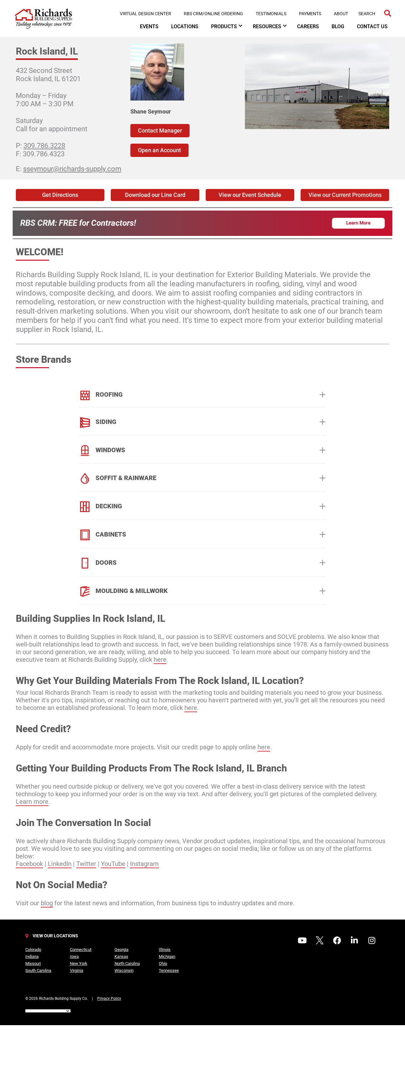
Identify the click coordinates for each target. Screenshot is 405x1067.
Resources (267, 26)
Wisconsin (124, 970)
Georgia (121, 949)
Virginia (76, 970)
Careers (308, 26)
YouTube (113, 864)
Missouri (33, 963)
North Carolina (127, 963)
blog (47, 903)
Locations (184, 26)
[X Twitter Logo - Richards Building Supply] (319, 940)
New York (78, 963)
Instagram (144, 864)
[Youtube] (302, 940)
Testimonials (271, 13)
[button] (345, 195)
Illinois (165, 949)
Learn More (358, 223)
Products (224, 26)
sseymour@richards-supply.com (72, 169)
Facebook (29, 864)
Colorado (33, 949)
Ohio (163, 963)
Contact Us (372, 26)
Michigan (167, 956)
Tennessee (169, 970)
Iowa (74, 956)
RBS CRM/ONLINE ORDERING (213, 13)
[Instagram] (372, 940)
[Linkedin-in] (354, 940)
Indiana (32, 956)
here (160, 659)
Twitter (86, 864)
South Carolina (38, 970)
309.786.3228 (44, 146)
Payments (310, 13)
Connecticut (80, 949)
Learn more (32, 801)
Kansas (121, 956)
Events (149, 26)
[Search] (387, 13)
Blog (338, 26)
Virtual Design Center (145, 13)
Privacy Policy (109, 998)
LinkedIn (60, 864)
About (341, 13)
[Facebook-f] (337, 940)
